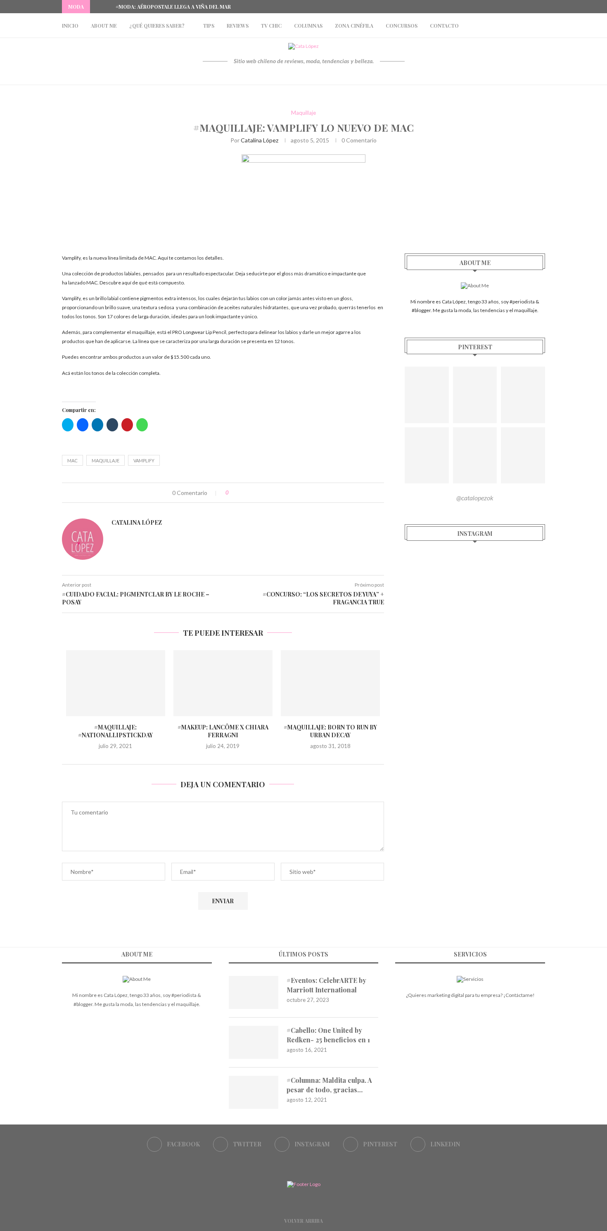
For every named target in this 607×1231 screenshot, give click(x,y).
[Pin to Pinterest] (260, 492)
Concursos (401, 25)
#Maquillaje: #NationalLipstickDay (115, 731)
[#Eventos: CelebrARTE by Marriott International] (253, 992)
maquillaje (105, 460)
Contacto (444, 25)
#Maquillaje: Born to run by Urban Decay (330, 731)
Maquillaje (303, 113)
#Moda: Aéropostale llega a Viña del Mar (173, 6)
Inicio (70, 25)
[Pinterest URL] (427, 395)
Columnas (308, 25)
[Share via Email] (269, 492)
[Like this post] (233, 492)
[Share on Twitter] (251, 492)
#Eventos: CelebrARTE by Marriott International (326, 985)
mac (72, 460)
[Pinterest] (533, 6)
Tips (208, 25)
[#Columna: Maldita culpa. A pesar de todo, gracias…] (253, 1092)
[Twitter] (514, 6)
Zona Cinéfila (354, 25)
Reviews (238, 25)
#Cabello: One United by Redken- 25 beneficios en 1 (328, 1035)
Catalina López (259, 140)
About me (104, 25)
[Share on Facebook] (243, 492)
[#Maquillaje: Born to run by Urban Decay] (330, 683)
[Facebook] (505, 6)
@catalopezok (474, 498)
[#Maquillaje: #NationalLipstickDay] (115, 683)
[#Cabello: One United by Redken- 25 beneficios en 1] (253, 1042)
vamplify (143, 460)
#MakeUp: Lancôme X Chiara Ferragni (223, 731)
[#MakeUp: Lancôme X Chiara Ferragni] (223, 683)
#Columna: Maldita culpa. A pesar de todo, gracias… (329, 1085)
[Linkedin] (543, 6)
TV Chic (271, 25)
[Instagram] (524, 6)
